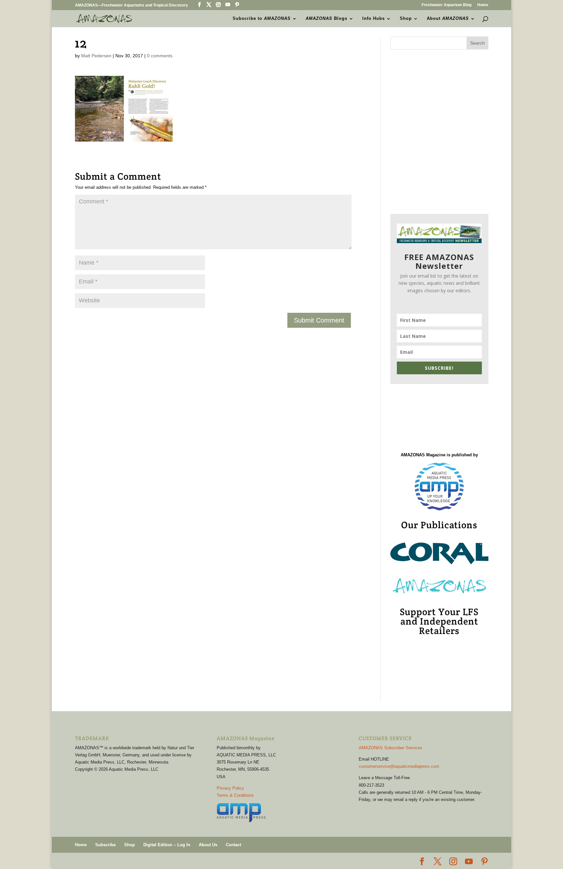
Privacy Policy (230, 788)
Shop (406, 18)
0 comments (159, 55)
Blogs (326, 18)
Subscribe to (262, 18)
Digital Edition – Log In (166, 844)
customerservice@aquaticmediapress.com (399, 766)
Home (482, 5)
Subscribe (105, 844)
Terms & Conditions (235, 795)
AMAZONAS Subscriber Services (390, 747)
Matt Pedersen (96, 55)
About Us (208, 844)
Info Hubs (373, 18)
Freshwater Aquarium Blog (446, 5)
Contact (233, 844)
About (448, 18)
